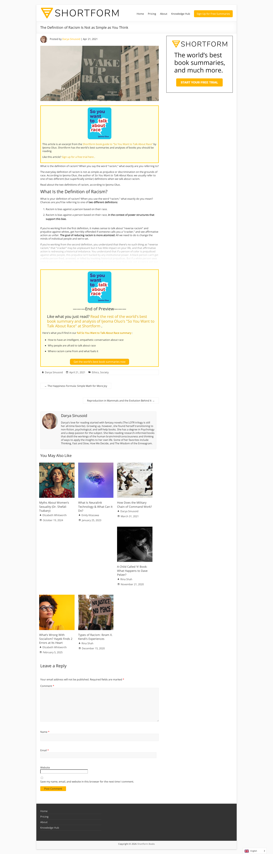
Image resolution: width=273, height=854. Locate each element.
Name (44, 732)
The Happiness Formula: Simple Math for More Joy (75, 386)
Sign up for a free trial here (78, 157)
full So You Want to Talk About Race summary (104, 333)
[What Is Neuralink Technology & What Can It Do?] (96, 464)
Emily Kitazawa (90, 515)
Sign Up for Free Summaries (213, 13)
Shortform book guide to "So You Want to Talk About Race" (118, 144)
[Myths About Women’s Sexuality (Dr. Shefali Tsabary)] (57, 464)
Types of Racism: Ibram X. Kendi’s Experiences (95, 637)
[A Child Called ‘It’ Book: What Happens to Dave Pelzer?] (134, 528)
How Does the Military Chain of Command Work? (134, 504)
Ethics (95, 372)
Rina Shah (126, 579)
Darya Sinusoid (71, 39)
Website (45, 767)
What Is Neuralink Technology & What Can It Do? (95, 506)
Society (104, 372)
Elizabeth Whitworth (54, 515)
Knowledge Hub (180, 13)
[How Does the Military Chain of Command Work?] (134, 464)
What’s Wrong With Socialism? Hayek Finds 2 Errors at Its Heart (55, 639)
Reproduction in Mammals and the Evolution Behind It (121, 400)
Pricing (152, 13)
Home (140, 13)
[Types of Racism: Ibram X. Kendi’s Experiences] (96, 596)
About (163, 13)
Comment (47, 686)
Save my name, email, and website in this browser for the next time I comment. (87, 781)
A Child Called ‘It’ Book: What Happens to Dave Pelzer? (132, 570)
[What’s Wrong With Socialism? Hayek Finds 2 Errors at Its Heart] (57, 596)
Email (44, 750)
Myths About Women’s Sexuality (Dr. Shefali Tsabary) (54, 506)
